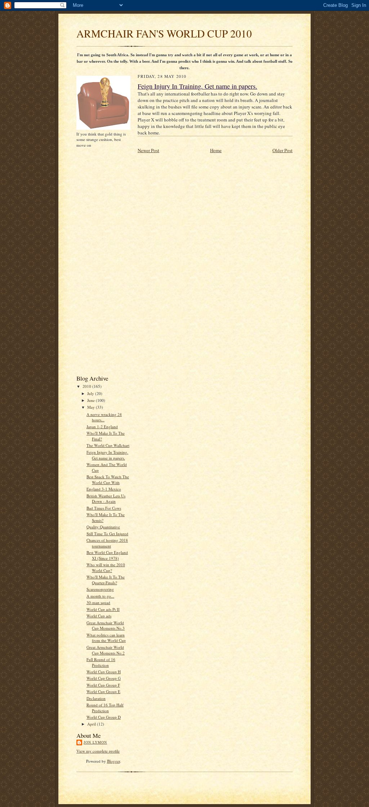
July (91, 393)
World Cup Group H (103, 671)
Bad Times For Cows (103, 508)
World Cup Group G (103, 678)
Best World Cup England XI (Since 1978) (107, 555)
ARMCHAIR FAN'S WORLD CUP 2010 (164, 33)
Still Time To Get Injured (107, 533)
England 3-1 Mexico (103, 489)
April (92, 724)
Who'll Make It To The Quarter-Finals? (105, 579)
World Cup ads (98, 615)
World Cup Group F (103, 685)
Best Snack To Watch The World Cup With (107, 479)
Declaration (96, 698)
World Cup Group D (103, 717)
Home (216, 150)
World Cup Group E (103, 691)
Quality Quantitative (103, 526)
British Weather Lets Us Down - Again (105, 498)
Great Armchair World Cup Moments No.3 (105, 625)
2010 (87, 386)
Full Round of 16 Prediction (100, 662)
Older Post (282, 150)
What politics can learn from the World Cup (106, 637)
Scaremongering (100, 589)
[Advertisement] (98, 260)
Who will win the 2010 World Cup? (105, 567)
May (91, 407)
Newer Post (148, 150)
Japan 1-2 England (102, 426)
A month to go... (100, 596)
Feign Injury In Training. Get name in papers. (107, 455)
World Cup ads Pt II (103, 609)
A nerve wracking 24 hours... (104, 417)
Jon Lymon (95, 742)
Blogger (113, 761)
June (91, 400)
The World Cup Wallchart (107, 445)
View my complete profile (98, 751)
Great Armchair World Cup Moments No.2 (105, 650)
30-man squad (98, 602)
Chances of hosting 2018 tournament (107, 543)
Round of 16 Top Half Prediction (105, 707)
